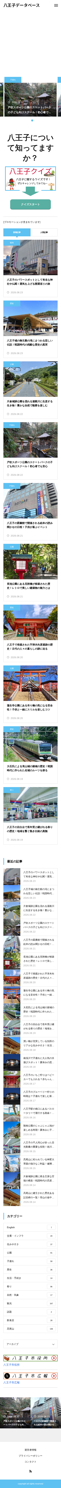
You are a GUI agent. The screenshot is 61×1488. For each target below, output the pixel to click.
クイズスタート (30, 204)
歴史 (12, 303)
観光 (12, 243)
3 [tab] (29, 120)
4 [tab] (32, 120)
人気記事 (44, 232)
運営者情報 (30, 1449)
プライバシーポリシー (30, 1455)
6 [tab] (39, 120)
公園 (12, 364)
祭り (12, 790)
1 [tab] (22, 120)
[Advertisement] (30, 42)
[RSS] (30, 1471)
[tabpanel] (30, 97)
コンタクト (30, 1461)
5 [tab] (36, 120)
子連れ (13, 80)
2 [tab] (25, 120)
